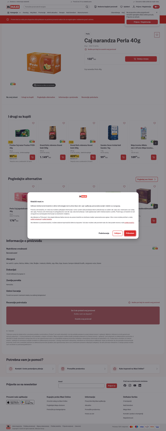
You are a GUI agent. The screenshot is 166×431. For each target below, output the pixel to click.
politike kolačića (129, 222)
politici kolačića (47, 219)
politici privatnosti (36, 219)
